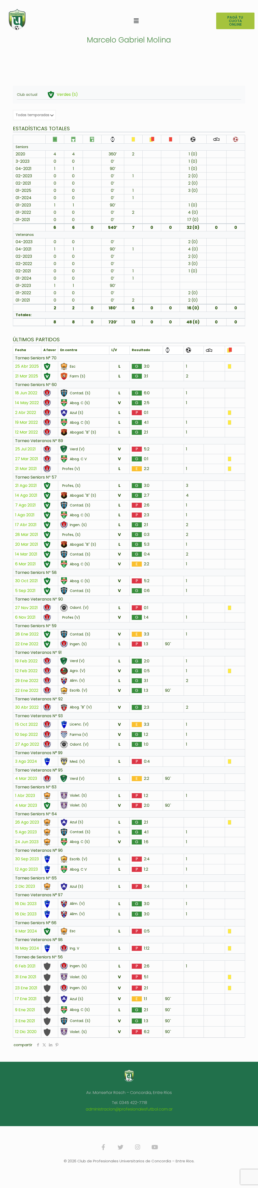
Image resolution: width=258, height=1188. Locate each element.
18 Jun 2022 (26, 393)
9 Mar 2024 (26, 931)
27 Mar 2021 (26, 458)
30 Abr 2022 (27, 707)
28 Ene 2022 (27, 634)
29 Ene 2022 (26, 680)
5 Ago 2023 (26, 832)
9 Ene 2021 (25, 1009)
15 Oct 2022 (26, 724)
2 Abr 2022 (25, 412)
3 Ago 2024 (26, 761)
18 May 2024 (27, 948)
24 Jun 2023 (27, 841)
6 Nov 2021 (25, 617)
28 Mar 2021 (26, 534)
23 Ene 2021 (26, 988)
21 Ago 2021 (26, 485)
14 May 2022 (27, 402)
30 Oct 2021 (26, 580)
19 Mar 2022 (26, 422)
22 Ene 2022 (26, 644)
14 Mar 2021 (26, 554)
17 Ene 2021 (26, 998)
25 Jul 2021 (25, 449)
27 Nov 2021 (26, 607)
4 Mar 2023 (26, 778)
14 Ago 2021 (26, 495)
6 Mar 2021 (25, 564)
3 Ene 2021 (25, 1021)
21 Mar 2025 (26, 376)
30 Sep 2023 (27, 859)
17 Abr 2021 (26, 524)
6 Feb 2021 (25, 966)
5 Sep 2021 (25, 590)
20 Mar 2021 (26, 544)
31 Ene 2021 (25, 977)
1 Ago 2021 (25, 515)
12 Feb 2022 (26, 670)
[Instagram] (137, 1147)
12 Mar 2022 (26, 432)
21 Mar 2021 (26, 468)
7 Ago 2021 (25, 505)
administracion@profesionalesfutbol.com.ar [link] (129, 1109)
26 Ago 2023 (27, 822)
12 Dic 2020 (26, 1031)
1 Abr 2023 (25, 795)
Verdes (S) (67, 94)
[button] (136, 21)
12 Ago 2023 (26, 869)
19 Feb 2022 (26, 661)
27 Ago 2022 (27, 744)
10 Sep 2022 (26, 734)
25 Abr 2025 (27, 366)
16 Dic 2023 (26, 903)
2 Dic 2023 (25, 886)
